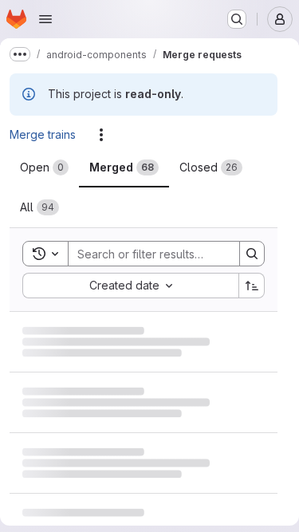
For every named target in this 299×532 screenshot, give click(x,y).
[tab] (44, 167)
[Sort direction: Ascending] (252, 285)
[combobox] (130, 285)
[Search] (252, 253)
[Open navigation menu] (45, 19)
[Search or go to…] (236, 19)
